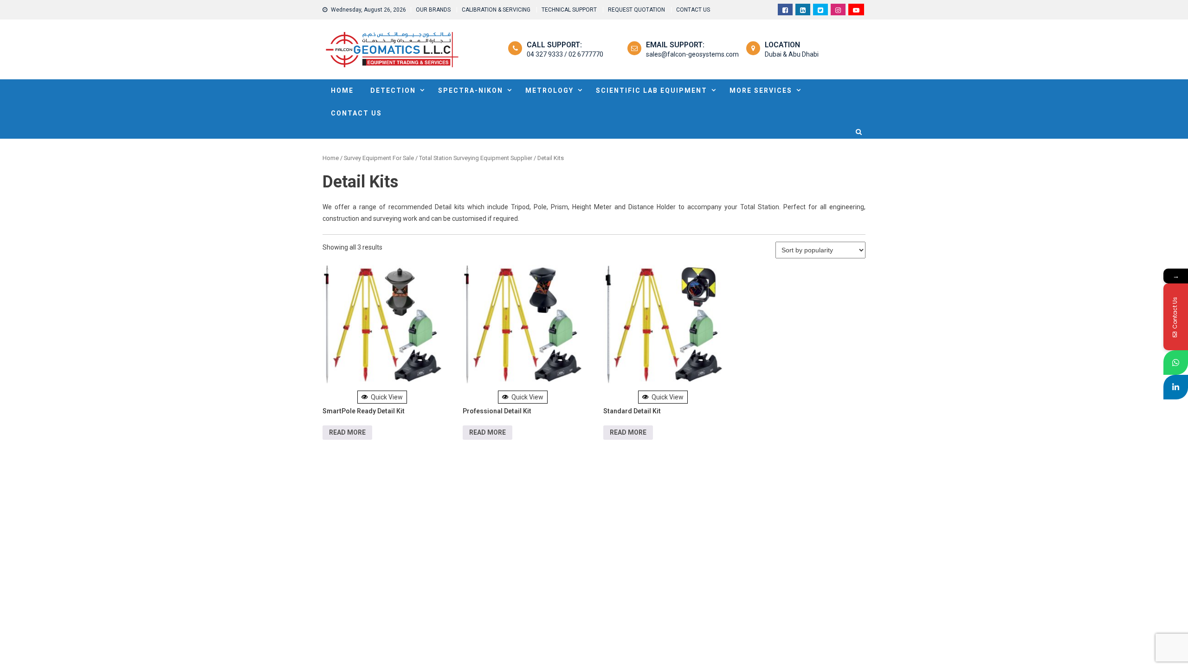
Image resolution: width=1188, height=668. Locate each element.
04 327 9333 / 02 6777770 (565, 54)
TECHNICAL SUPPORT (569, 9)
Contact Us (356, 113)
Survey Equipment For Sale (379, 157)
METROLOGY (549, 90)
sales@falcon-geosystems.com (692, 54)
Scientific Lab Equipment (651, 90)
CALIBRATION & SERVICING (496, 9)
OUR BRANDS (433, 9)
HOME (342, 90)
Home (331, 157)
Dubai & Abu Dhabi (792, 54)
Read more (347, 432)
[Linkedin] (1175, 387)
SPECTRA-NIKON (470, 90)
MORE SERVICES (761, 90)
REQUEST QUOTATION (636, 9)
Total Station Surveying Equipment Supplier (475, 157)
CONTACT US (693, 9)
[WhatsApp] (1175, 362)
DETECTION (393, 90)
